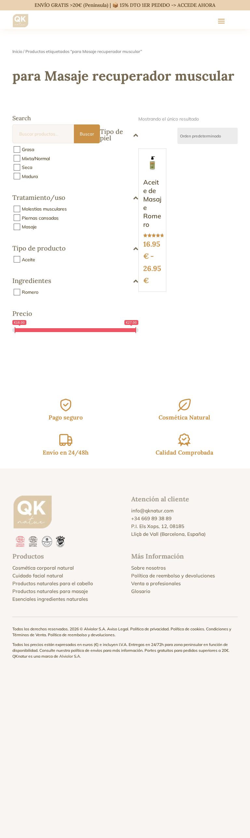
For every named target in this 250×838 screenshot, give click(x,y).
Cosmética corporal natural (43, 568)
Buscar (87, 133)
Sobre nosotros (148, 568)
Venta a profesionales (156, 583)
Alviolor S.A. (70, 656)
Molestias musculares (44, 209)
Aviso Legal (117, 628)
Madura (30, 176)
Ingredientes (31, 281)
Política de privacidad (149, 628)
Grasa (28, 149)
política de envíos (86, 650)
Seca (27, 167)
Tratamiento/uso (38, 197)
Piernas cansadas (40, 218)
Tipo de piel (111, 134)
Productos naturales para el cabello (52, 583)
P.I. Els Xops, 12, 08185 (157, 526)
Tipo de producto (39, 248)
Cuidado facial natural (37, 576)
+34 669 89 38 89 (151, 518)
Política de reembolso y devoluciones (173, 576)
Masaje (29, 227)
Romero (30, 292)
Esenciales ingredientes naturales (50, 599)
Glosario (140, 591)
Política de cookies (187, 628)
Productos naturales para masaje (50, 591)
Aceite (28, 259)
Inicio (17, 51)
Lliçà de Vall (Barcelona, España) (168, 534)
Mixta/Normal (36, 158)
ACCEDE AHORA (196, 5)
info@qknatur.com (152, 511)
